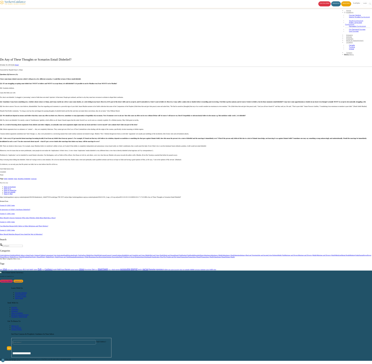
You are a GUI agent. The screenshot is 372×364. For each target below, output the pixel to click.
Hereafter (197, 255)
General (103, 255)
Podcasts (14, 309)
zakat (214, 269)
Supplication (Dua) (157, 257)
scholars (104, 257)
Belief (17, 65)
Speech (143, 257)
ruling (166, 269)
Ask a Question (17, 313)
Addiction (6, 255)
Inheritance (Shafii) (229, 255)
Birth (18, 255)
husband (72, 269)
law (93, 269)
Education (70, 255)
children (16, 269)
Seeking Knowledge (113, 257)
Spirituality (148, 257)
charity (11, 269)
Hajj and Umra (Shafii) (157, 255)
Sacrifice (99, 257)
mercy (109, 269)
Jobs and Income (263, 255)
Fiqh (99, 255)
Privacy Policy (16, 329)
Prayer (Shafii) (18, 257)
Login (365, 3)
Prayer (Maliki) (9, 257)
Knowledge (88, 269)
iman (15, 179)
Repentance (92, 257)
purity (140, 269)
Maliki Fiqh (281, 255)
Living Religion (273, 255)
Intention (237, 255)
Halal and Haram (169, 255)
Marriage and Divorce (291, 255)
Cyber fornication (58, 255)
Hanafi (63, 269)
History (202, 255)
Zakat (215, 257)
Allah (11, 255)
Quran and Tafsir (64, 257)
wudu (211, 269)
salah (169, 269)
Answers (14, 311)
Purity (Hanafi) (37, 257)
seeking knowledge (175, 269)
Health (192, 255)
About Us (15, 326)
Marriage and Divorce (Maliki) (307, 255)
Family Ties (77, 255)
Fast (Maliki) (87, 255)
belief (5, 179)
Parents (361, 255)
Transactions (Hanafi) (194, 257)
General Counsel (111, 255)
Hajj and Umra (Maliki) (143, 255)
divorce (20, 269)
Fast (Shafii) (94, 255)
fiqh (40, 269)
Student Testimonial (19, 317)
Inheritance (207, 255)
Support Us (335, 3)
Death (65, 255)
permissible (125, 269)
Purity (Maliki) (46, 257)
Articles (14, 307)
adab (1, 269)
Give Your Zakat (324, 3)
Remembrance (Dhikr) (82, 257)
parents (117, 269)
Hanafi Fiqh (178, 255)
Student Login (20, 296)
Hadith (124, 255)
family (31, 269)
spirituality (187, 269)
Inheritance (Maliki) (217, 255)
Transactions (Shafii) (207, 257)
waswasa (34, 179)
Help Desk (19, 298)
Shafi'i (181, 269)
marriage (103, 268)
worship (207, 269)
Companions (49, 255)
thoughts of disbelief (24, 179)
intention (77, 269)
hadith (55, 269)
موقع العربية (356, 3)
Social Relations (136, 257)
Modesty (352, 255)
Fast (82, 255)
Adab (1, 255)
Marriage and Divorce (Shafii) (326, 255)
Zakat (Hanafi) (221, 257)
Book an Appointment (20, 315)
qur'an (145, 269)
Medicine (338, 255)
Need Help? (346, 3)
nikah (113, 269)
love (96, 269)
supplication (197, 269)
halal (59, 269)
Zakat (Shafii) (230, 257)
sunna (192, 269)
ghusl (43, 269)
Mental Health (345, 255)
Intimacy (243, 255)
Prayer (365, 255)
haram (67, 269)
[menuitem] (357, 11)
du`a (24, 269)
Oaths (357, 255)
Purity (30, 257)
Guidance (119, 255)
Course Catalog (21, 293)
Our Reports (16, 328)
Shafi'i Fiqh (122, 257)
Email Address (101, 342)
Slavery (128, 257)
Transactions (184, 257)
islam (81, 269)
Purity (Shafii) (55, 257)
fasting (35, 269)
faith (28, 269)
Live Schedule (20, 295)
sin (184, 269)
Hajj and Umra (131, 255)
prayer (134, 268)
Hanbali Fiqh (186, 255)
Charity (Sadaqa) (34, 255)
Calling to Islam (24, 255)
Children (42, 255)
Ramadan (72, 257)
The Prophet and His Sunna (171, 257)
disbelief (10, 179)
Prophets (26, 257)
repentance (160, 269)
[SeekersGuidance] (13, 4)
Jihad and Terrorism (252, 255)
